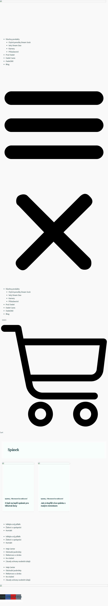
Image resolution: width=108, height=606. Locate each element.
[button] (54, 178)
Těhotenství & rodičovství (19, 499)
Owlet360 (9, 61)
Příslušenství (14, 52)
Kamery (12, 48)
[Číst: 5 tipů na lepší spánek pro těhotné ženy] (18, 478)
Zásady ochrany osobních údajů (18, 561)
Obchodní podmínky (13, 552)
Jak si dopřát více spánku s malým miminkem (53, 504)
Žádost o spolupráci (13, 527)
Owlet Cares (10, 58)
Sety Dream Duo (15, 45)
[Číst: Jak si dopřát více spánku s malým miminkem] (54, 478)
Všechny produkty (13, 39)
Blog (7, 64)
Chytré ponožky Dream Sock (19, 42)
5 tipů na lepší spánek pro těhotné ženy (17, 504)
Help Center (10, 549)
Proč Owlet (10, 55)
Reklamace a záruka (13, 555)
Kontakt (9, 530)
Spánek (7, 499)
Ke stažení (10, 558)
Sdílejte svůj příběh (13, 524)
